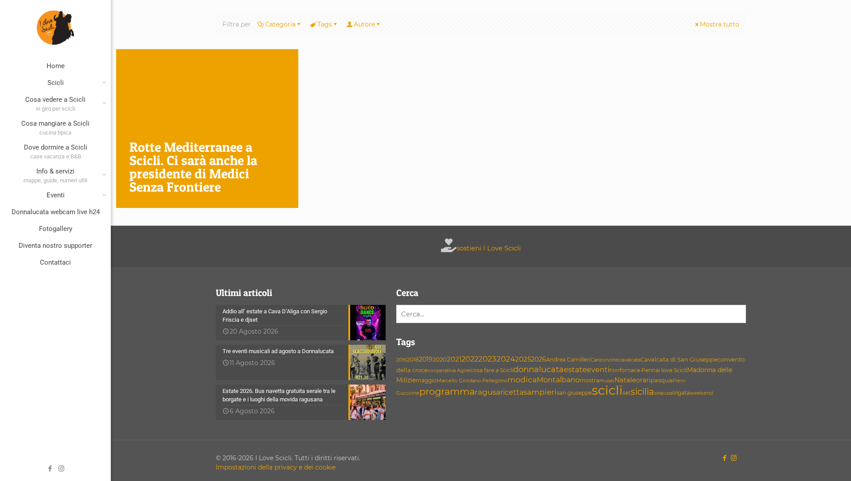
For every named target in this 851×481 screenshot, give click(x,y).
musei (606, 381)
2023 (487, 358)
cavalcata (629, 360)
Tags (324, 24)
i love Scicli (673, 370)
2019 (426, 359)
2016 (401, 360)
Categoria (280, 24)
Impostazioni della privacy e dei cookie (276, 467)
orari (643, 380)
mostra (589, 380)
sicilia (642, 391)
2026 (538, 359)
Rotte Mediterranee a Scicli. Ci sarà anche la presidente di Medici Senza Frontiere (193, 167)
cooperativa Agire (449, 370)
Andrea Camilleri (568, 360)
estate (575, 369)
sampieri (540, 392)
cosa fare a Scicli (491, 370)
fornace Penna (639, 370)
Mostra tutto (719, 24)
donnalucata (538, 369)
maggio (426, 380)
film (614, 370)
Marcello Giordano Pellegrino (472, 380)
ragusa (487, 391)
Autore (364, 24)
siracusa (663, 393)
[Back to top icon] (808, 463)
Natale (625, 380)
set (627, 392)
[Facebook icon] (50, 468)
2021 (454, 359)
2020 (440, 359)
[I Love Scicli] (55, 25)
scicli (607, 390)
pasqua (661, 380)
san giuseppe (574, 392)
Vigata (681, 392)
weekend (701, 393)
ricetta (511, 392)
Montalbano (558, 379)
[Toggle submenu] (102, 82)
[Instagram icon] (61, 468)
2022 (469, 359)
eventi (598, 370)
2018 (413, 359)
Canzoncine (604, 360)
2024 (505, 358)
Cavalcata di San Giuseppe (679, 359)
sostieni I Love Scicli (489, 248)
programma (447, 391)
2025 (523, 359)
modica (522, 379)
